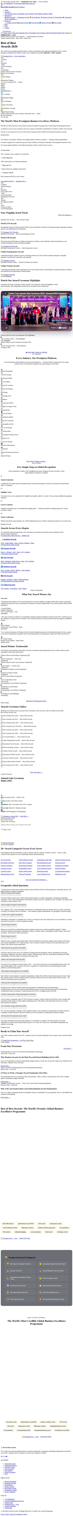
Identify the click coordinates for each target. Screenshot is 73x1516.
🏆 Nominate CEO (6, 232)
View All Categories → (65, 215)
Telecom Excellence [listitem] (25, 874)
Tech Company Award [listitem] (44, 865)
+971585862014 (10, 1499)
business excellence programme (46, 1227)
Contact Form (9, 1503)
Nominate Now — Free (12, 1504)
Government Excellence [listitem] (62, 871)
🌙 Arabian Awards (11, 23)
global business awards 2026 (25, 1223)
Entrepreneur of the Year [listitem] (44, 860)
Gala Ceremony (29, 14)
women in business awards (10, 1227)
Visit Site (15, 232)
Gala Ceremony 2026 (42, 33)
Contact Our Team (24, 1238)
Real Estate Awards (10, 1488)
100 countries (6, 1232)
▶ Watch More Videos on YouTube (36, 352)
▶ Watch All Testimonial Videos (36, 701)
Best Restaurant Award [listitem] (44, 863)
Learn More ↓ (22, 56)
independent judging (20, 1232)
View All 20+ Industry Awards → (36, 461)
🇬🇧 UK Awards (56, 23)
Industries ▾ (8, 15)
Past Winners (38, 14)
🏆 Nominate (5, 260)
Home (5, 33)
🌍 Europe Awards (23, 23)
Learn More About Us (7, 181)
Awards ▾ (7, 12)
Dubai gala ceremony (27, 1227)
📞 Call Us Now (28, 1040)
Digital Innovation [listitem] (42, 871)
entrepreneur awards (55, 1223)
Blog (6, 24)
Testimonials (8, 1508)
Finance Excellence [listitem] (6, 865)
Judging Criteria (47, 14)
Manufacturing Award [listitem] (7, 874)
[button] (36, 337)
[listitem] (36, 539)
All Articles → (67, 1048)
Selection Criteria (10, 1467)
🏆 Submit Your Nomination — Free (12, 1040)
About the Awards (10, 1464)
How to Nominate (19, 14)
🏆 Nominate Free (6, 31)
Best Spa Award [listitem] (60, 863)
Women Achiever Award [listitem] (62, 860)
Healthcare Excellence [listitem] (62, 865)
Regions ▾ (8, 21)
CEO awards (41, 1223)
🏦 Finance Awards (47, 17)
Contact (7, 28)
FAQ (6, 26)
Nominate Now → (6, 91)
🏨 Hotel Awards (10, 17)
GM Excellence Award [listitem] (26, 860)
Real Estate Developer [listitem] (25, 865)
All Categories (9, 14)
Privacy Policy (5, 1514)
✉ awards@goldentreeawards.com (24, 3)
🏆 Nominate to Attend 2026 (9, 816)
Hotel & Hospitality (10, 1481)
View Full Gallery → (36, 772)
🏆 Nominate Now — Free (9, 56)
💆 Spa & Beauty (34, 17)
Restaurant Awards (10, 1483)
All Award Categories (18, 33)
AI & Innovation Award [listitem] (44, 868)
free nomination (64, 1227)
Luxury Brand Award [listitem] (43, 874)
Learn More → (24, 816)
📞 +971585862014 (7, 3)
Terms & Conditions (16, 1514)
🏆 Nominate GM (6, 246)
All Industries (54, 33)
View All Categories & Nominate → (36, 880)
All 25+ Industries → (11, 19)
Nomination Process (11, 1465)
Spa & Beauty (9, 1485)
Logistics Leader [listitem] (6, 871)
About (6, 10)
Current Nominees (10, 1506)
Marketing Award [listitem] (60, 874)
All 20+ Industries (10, 1492)
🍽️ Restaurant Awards (22, 17)
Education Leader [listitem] (6, 868)
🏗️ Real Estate (57, 17)
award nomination (36, 1232)
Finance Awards (9, 1487)
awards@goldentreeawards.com (14, 1501)
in (1, 1456)
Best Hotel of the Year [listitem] (7, 863)
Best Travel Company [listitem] (25, 863)
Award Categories (10, 1472)
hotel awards (49, 1232)
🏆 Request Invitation (7, 843)
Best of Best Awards (8, 1223)
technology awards (62, 1232)
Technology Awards (11, 1490)
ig (5, 1456)
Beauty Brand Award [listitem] (25, 871)
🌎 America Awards (45, 23)
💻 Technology (67, 17)
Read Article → (5, 1066)
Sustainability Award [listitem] (25, 868)
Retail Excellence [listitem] (60, 868)
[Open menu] (13, 31)
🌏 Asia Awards (34, 23)
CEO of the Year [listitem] (6, 860)
